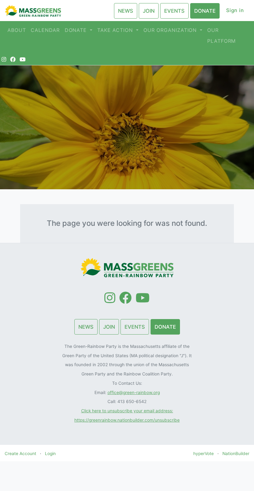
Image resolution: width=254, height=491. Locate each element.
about (16, 30)
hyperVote (203, 453)
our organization (171, 30)
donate (77, 30)
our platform (221, 35)
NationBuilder (235, 453)
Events (174, 11)
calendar (45, 30)
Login (50, 453)
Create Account (20, 453)
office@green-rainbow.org (133, 392)
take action (116, 30)
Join (149, 11)
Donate (205, 11)
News (125, 11)
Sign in (235, 10)
